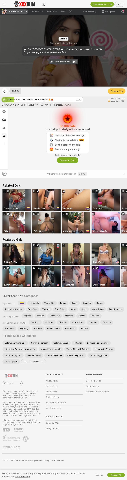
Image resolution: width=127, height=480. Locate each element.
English (10, 383)
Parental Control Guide (56, 403)
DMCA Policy (51, 392)
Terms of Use (52, 386)
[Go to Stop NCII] (12, 447)
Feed (63, 11)
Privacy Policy (52, 381)
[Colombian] (22, 303)
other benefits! (73, 155)
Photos (52, 11)
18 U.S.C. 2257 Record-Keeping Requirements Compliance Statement (33, 460)
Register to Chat (67, 160)
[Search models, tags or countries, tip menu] (122, 11)
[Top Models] (44, 4)
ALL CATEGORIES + (33, 361)
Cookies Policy (52, 397)
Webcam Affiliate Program (97, 392)
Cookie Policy (22, 476)
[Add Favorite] (5, 91)
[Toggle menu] (4, 4)
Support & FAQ (52, 423)
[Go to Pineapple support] (26, 439)
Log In (119, 4)
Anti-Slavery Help (53, 408)
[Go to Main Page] (24, 4)
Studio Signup (92, 386)
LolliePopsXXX (11, 295)
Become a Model (93, 381)
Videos (37, 11)
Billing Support (52, 428)
